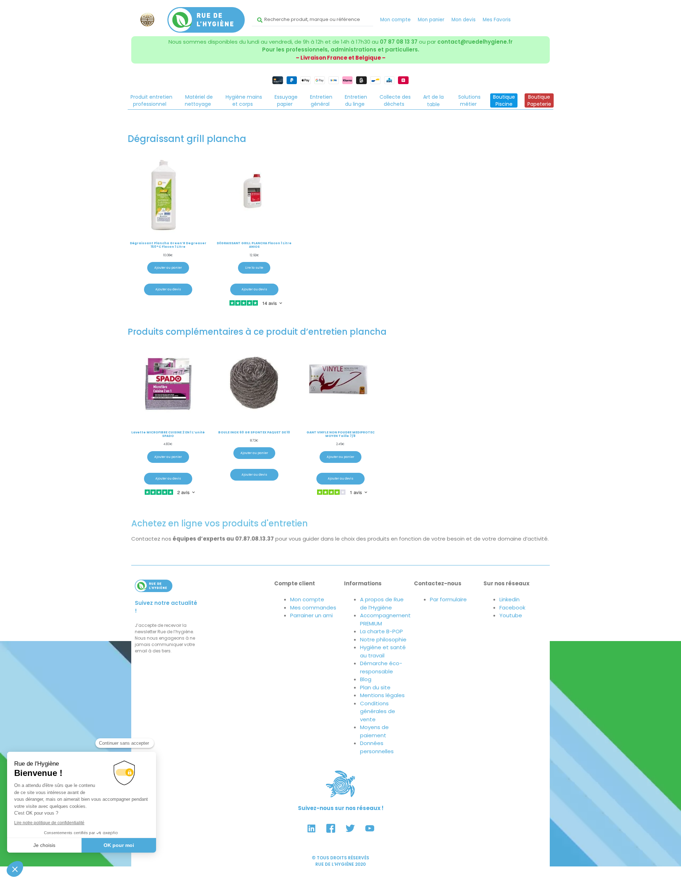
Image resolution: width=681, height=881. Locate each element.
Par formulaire (448, 599)
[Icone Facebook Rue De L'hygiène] (331, 828)
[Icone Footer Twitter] (350, 828)
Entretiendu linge (356, 100)
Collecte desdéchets (395, 100)
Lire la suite (254, 268)
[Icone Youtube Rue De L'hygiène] (370, 828)
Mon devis (464, 19)
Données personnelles (377, 747)
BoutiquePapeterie (539, 100)
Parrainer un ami (311, 615)
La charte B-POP (381, 631)
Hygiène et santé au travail (383, 651)
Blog (365, 679)
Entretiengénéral (321, 100)
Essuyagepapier (286, 100)
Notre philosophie (383, 639)
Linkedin (509, 599)
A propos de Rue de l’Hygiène (382, 603)
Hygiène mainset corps (244, 100)
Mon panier (431, 19)
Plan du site (375, 687)
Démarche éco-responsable (381, 667)
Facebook (512, 607)
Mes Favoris (497, 19)
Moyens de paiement (374, 731)
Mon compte (395, 19)
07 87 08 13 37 (398, 41)
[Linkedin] (311, 828)
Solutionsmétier (469, 100)
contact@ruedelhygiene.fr (475, 41)
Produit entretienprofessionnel (151, 100)
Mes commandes (313, 607)
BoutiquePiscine (504, 100)
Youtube (510, 615)
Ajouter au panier (168, 268)
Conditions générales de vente (377, 711)
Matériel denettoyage (199, 100)
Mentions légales (382, 695)
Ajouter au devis (168, 289)
